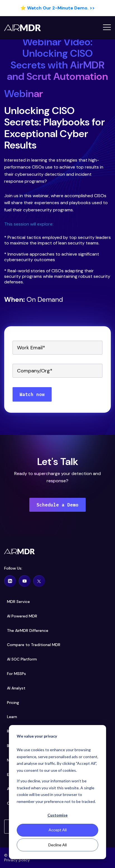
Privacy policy (17, 860)
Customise (57, 815)
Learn (12, 716)
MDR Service (18, 601)
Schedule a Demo (57, 505)
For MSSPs (16, 673)
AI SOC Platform (22, 659)
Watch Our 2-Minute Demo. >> (61, 8)
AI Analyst (16, 688)
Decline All (57, 844)
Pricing (13, 702)
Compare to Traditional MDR (33, 644)
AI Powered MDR (22, 616)
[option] (57, 8)
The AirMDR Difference (27, 630)
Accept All (58, 829)
